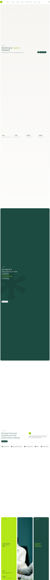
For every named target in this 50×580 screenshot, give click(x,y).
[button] (5, 446)
